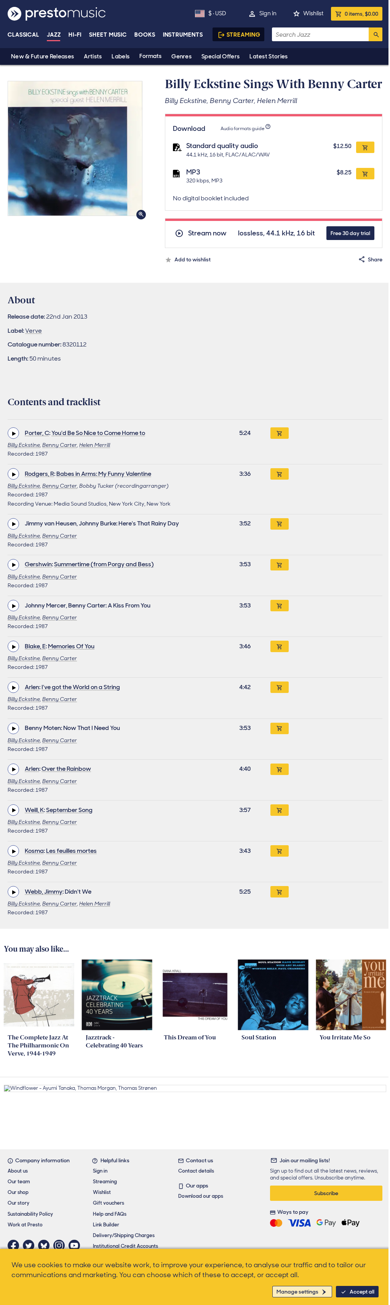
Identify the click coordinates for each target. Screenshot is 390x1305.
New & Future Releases (42, 56)
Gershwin (38, 564)
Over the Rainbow (66, 769)
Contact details (196, 1171)
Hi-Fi (75, 35)
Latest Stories (268, 56)
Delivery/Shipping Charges (124, 1235)
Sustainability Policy (30, 1214)
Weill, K (34, 810)
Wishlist (313, 13)
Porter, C (37, 433)
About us (18, 1171)
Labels (120, 56)
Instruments (183, 35)
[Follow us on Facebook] (15, 1245)
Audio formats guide (242, 129)
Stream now (207, 233)
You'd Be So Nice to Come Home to (98, 433)
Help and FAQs (109, 1214)
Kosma (34, 851)
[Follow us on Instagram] (61, 1245)
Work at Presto (25, 1224)
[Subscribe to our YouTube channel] (76, 1245)
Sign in (268, 13)
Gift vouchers (108, 1203)
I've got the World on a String (81, 687)
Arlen (32, 687)
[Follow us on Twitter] (30, 1245)
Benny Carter (59, 444)
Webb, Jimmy (43, 892)
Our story (18, 1203)
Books (144, 35)
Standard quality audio (222, 145)
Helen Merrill (94, 444)
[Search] (375, 34)
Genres (181, 56)
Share (375, 259)
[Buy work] (279, 433)
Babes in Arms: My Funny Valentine (103, 474)
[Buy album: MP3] (365, 173)
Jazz (54, 35)
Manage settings (297, 1291)
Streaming (244, 35)
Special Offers (220, 56)
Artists (93, 56)
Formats (150, 56)
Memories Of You (71, 646)
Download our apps (200, 1196)
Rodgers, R (39, 474)
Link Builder (106, 1224)
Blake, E (35, 646)
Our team (19, 1181)
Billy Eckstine (24, 444)
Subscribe (326, 1193)
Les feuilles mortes (71, 851)
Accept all (362, 1291)
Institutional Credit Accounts (125, 1246)
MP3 (193, 172)
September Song (69, 810)
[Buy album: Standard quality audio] (365, 147)
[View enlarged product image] (75, 148)
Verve (33, 331)
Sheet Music (108, 35)
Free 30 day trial (350, 233)
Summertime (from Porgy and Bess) (104, 564)
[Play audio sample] (13, 433)
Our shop (18, 1192)
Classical (23, 35)
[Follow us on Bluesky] (45, 1245)
